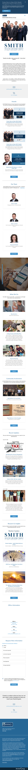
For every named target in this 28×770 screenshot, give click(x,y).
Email (5, 647)
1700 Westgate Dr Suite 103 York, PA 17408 (14, 623)
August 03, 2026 (5, 439)
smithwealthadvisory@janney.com (14, 89)
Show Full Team (14, 253)
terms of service (16, 680)
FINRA (6, 729)
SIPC (10, 729)
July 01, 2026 (5, 464)
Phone (5, 645)
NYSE (9, 729)
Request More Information (14, 640)
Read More (6, 10)
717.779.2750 (14, 630)
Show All (14, 371)
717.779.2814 (14, 95)
